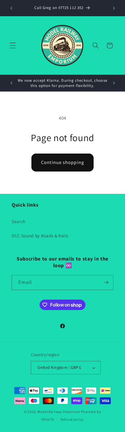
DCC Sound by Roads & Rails (40, 235)
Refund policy (72, 419)
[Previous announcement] (11, 8)
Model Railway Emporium (59, 411)
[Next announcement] (114, 8)
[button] (13, 45)
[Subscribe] (106, 282)
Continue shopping (62, 162)
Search (19, 221)
